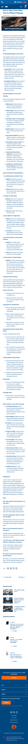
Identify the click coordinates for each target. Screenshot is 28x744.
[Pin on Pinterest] (11, 568)
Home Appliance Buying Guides (19, 590)
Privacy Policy (14, 715)
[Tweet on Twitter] (14, 568)
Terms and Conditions (14, 722)
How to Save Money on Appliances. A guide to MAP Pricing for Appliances (19, 600)
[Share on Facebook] (8, 568)
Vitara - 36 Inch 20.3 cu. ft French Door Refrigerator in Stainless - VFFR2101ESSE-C (16, 656)
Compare (15, 630)
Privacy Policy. (20, 705)
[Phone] (2, 2)
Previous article (7, 577)
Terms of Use (14, 717)
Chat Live (14, 677)
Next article (21, 577)
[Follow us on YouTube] (17, 712)
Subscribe (6, 702)
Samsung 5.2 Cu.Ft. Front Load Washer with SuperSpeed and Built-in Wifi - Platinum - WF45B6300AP (16, 626)
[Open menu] (2, 7)
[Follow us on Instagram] (14, 712)
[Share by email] (16, 568)
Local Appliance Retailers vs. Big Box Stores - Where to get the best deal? (19, 609)
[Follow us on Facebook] (11, 712)
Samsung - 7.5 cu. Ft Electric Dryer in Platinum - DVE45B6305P (16, 641)
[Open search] (21, 6)
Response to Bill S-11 (14, 720)
